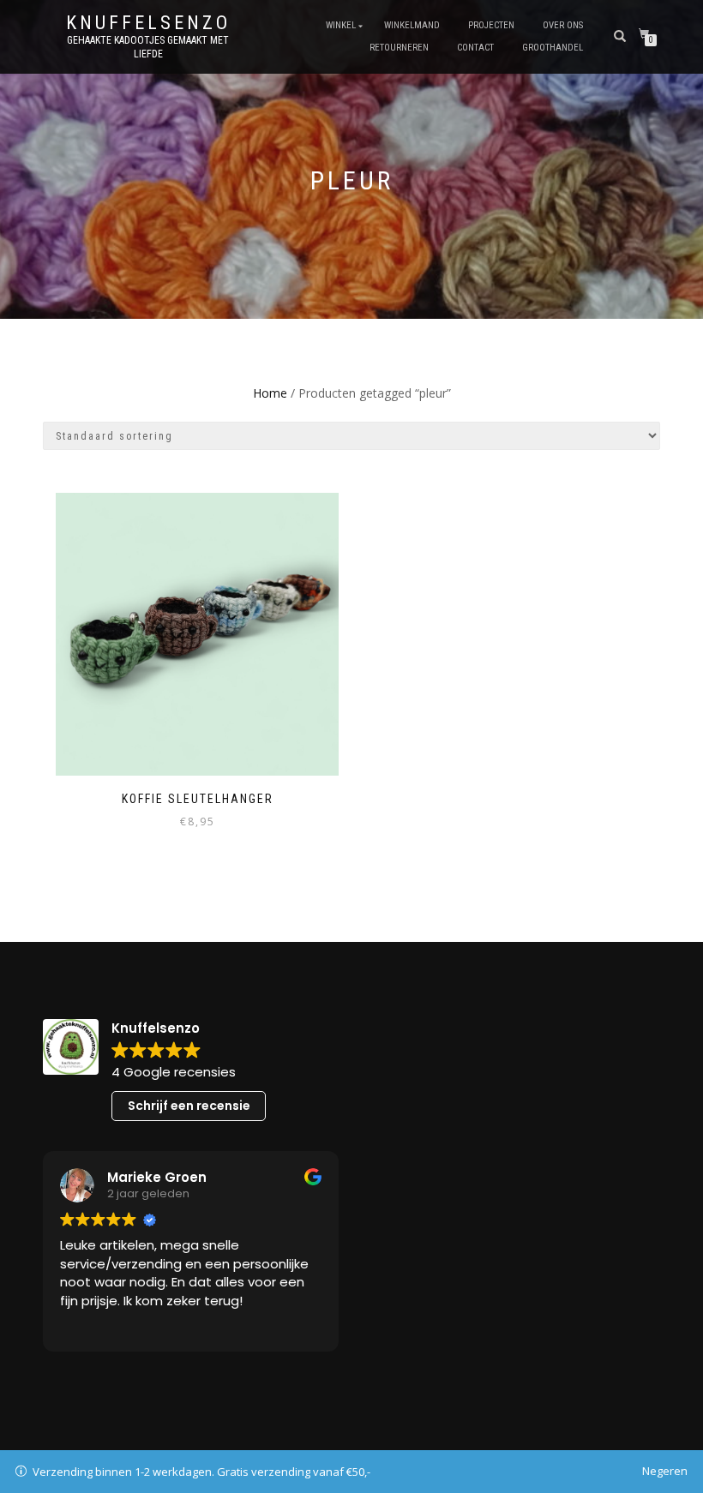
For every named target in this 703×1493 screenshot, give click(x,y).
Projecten (491, 25)
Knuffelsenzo (148, 23)
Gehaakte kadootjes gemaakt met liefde (148, 47)
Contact (475, 47)
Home (270, 393)
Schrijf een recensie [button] (189, 1105)
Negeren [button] (665, 1470)
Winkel (341, 25)
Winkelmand (412, 25)
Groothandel (552, 47)
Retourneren (399, 47)
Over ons (563, 25)
